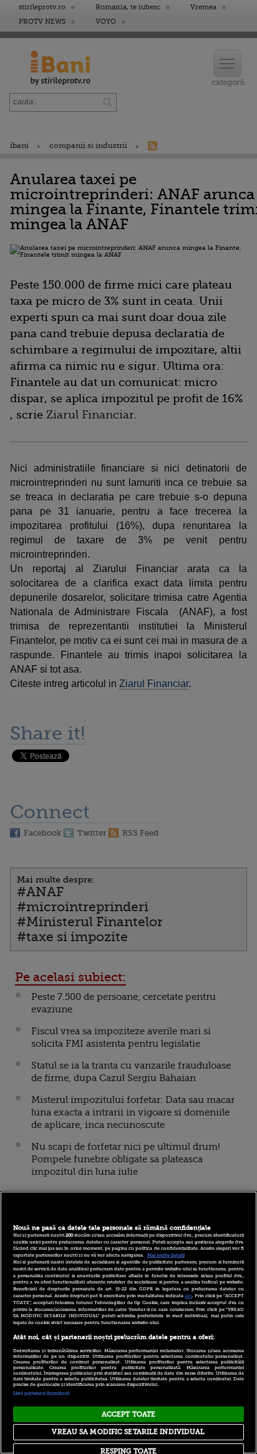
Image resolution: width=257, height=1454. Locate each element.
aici (188, 1295)
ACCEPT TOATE (128, 1414)
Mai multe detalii (166, 1255)
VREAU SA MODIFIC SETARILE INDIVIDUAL (128, 1432)
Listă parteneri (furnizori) (41, 1393)
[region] (128, 1322)
